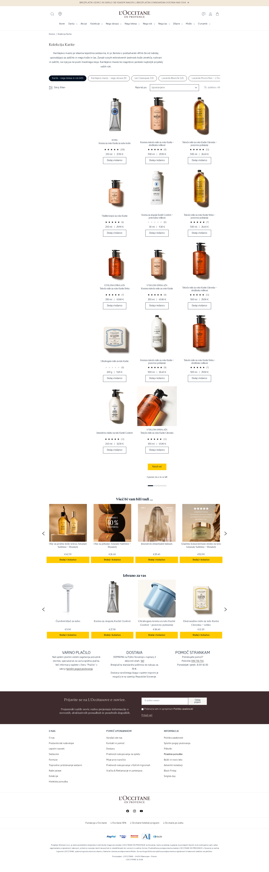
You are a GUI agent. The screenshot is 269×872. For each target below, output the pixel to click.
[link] (114, 131)
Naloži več (157, 467)
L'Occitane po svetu (173, 823)
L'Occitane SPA (118, 823)
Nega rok (147, 24)
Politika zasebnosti (173, 738)
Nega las (162, 24)
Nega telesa (131, 24)
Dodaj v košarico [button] (68, 560)
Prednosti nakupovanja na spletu (123, 754)
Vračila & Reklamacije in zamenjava (124, 771)
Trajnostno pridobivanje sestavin (65, 765)
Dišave (176, 24)
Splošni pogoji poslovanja (177, 743)
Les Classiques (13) (144, 78)
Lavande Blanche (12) (173, 78)
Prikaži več (147, 715)
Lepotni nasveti (57, 749)
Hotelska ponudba (58, 782)
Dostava (110, 749)
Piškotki (168, 749)
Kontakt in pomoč (115, 743)
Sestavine (54, 754)
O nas (52, 738)
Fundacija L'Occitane (96, 823)
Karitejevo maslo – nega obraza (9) (108, 78)
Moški (189, 24)
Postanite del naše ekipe (61, 743)
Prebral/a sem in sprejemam (168, 709)
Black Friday (170, 771)
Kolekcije (95, 24)
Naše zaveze (55, 771)
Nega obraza (112, 24)
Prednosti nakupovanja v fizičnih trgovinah (128, 765)
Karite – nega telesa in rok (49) (67, 78)
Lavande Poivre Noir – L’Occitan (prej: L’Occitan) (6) (218, 78)
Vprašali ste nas (114, 738)
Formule (53, 760)
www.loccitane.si (95, 851)
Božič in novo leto (173, 760)
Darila (71, 24)
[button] (52, 14)
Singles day (170, 776)
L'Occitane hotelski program (144, 823)
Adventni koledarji (173, 765)
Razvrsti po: (141, 88)
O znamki (203, 24)
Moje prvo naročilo (116, 760)
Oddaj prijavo (197, 701)
